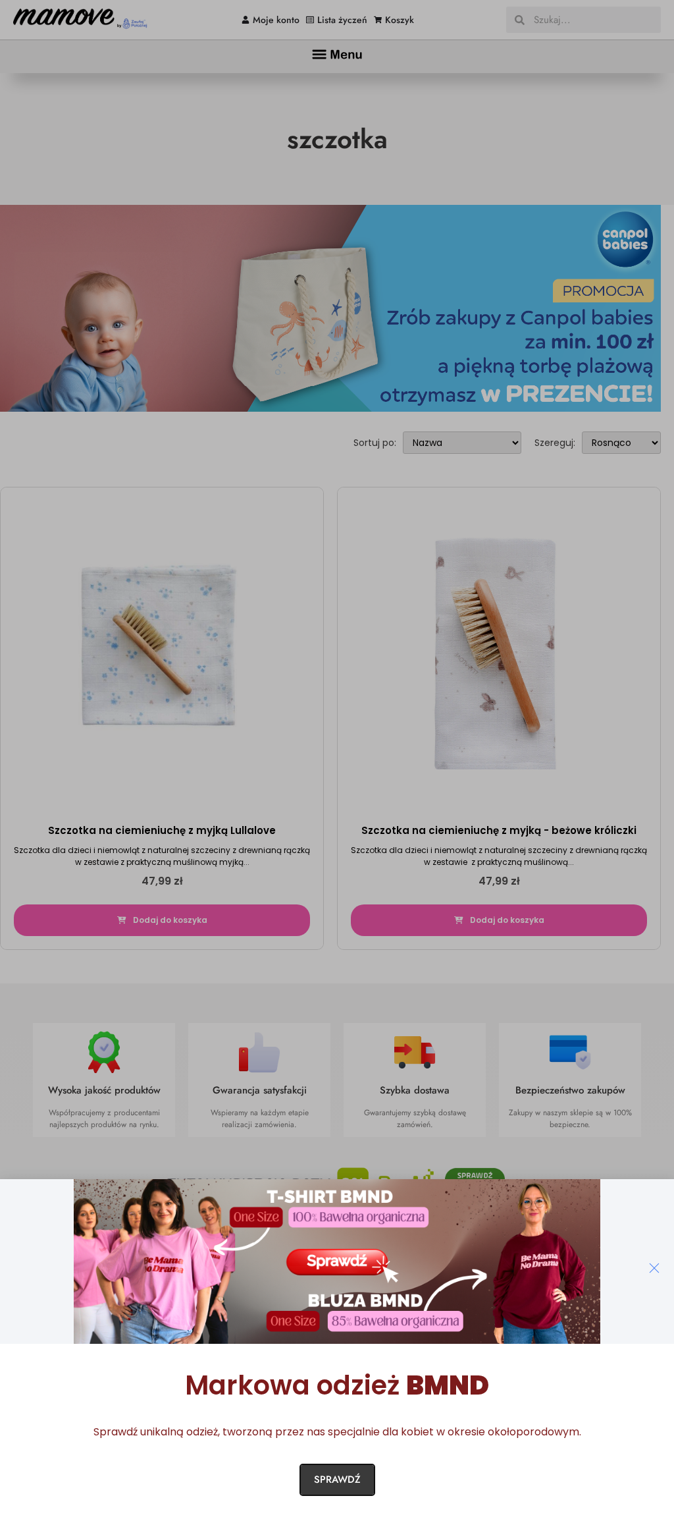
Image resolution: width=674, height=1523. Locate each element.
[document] (337, 761)
